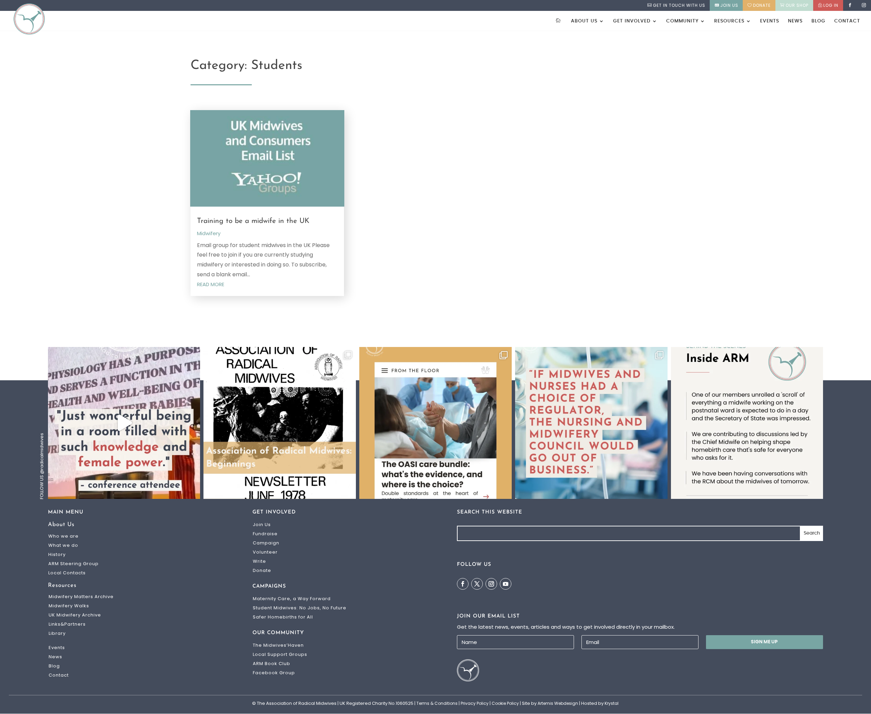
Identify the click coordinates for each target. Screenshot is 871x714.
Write (259, 561)
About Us (584, 21)
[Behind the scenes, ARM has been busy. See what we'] (747, 423)
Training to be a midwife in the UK (253, 221)
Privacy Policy (475, 703)
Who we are (63, 536)
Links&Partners (67, 624)
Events (769, 21)
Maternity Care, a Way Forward (292, 598)
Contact (847, 21)
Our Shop (797, 5)
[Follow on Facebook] (463, 584)
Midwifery (208, 233)
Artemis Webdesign (558, 703)
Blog (818, 21)
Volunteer (265, 552)
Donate (762, 5)
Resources (729, 21)
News (795, 21)
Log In (830, 5)
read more (210, 284)
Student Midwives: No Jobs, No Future (299, 608)
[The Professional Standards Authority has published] (591, 423)
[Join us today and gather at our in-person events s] (124, 423)
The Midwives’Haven (278, 645)
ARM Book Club (271, 663)
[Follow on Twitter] (477, 584)
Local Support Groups (280, 654)
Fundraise (265, 533)
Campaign (266, 543)
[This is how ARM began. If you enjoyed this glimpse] (279, 423)
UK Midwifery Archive (75, 615)
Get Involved (632, 21)
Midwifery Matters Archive (81, 596)
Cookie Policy (505, 703)
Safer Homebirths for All (283, 617)
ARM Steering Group (73, 563)
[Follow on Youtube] (505, 584)
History (57, 554)
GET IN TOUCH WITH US (679, 5)
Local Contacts (67, 573)
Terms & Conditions (437, 703)
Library (57, 633)
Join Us (729, 5)
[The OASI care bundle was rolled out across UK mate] (435, 423)
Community (682, 21)
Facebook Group (274, 672)
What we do (63, 545)
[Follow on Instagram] (491, 584)
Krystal (612, 703)
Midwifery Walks (69, 606)
